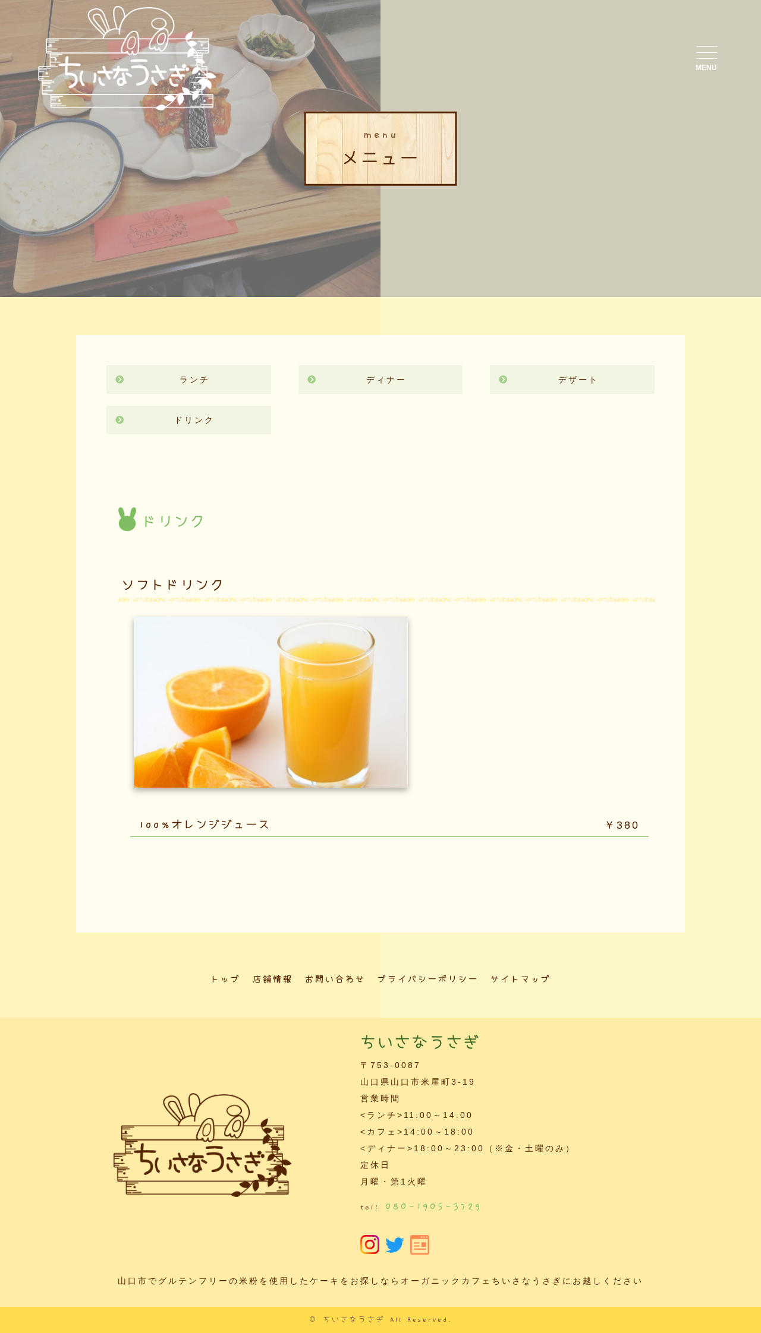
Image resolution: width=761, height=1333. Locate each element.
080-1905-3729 (433, 1206)
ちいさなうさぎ (354, 1319)
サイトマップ (520, 979)
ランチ (195, 379)
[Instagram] (369, 1245)
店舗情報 (273, 979)
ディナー (386, 379)
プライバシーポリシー (428, 979)
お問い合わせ (335, 979)
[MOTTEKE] (419, 1246)
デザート (578, 379)
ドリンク (194, 420)
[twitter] (394, 1244)
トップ (225, 979)
